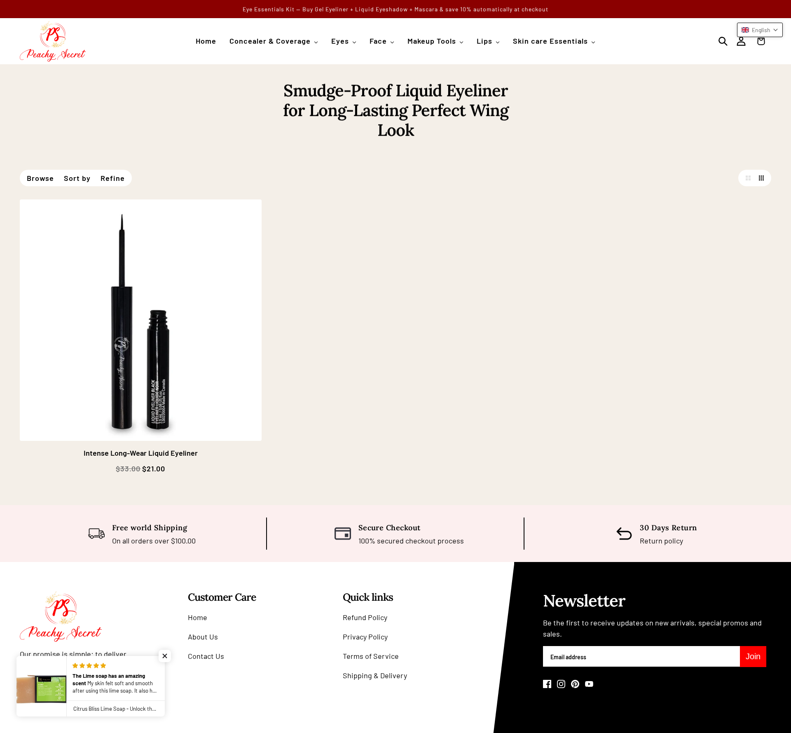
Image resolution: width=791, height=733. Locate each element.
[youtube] (589, 684)
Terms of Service (371, 655)
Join (753, 656)
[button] (746, 178)
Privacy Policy (365, 636)
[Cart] (763, 41)
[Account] (741, 41)
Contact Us (206, 655)
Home (197, 617)
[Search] (723, 41)
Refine (113, 178)
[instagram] (561, 684)
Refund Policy (365, 617)
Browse (40, 178)
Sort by (77, 178)
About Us (203, 636)
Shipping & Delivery (375, 675)
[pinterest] (575, 684)
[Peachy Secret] (53, 41)
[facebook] (547, 684)
